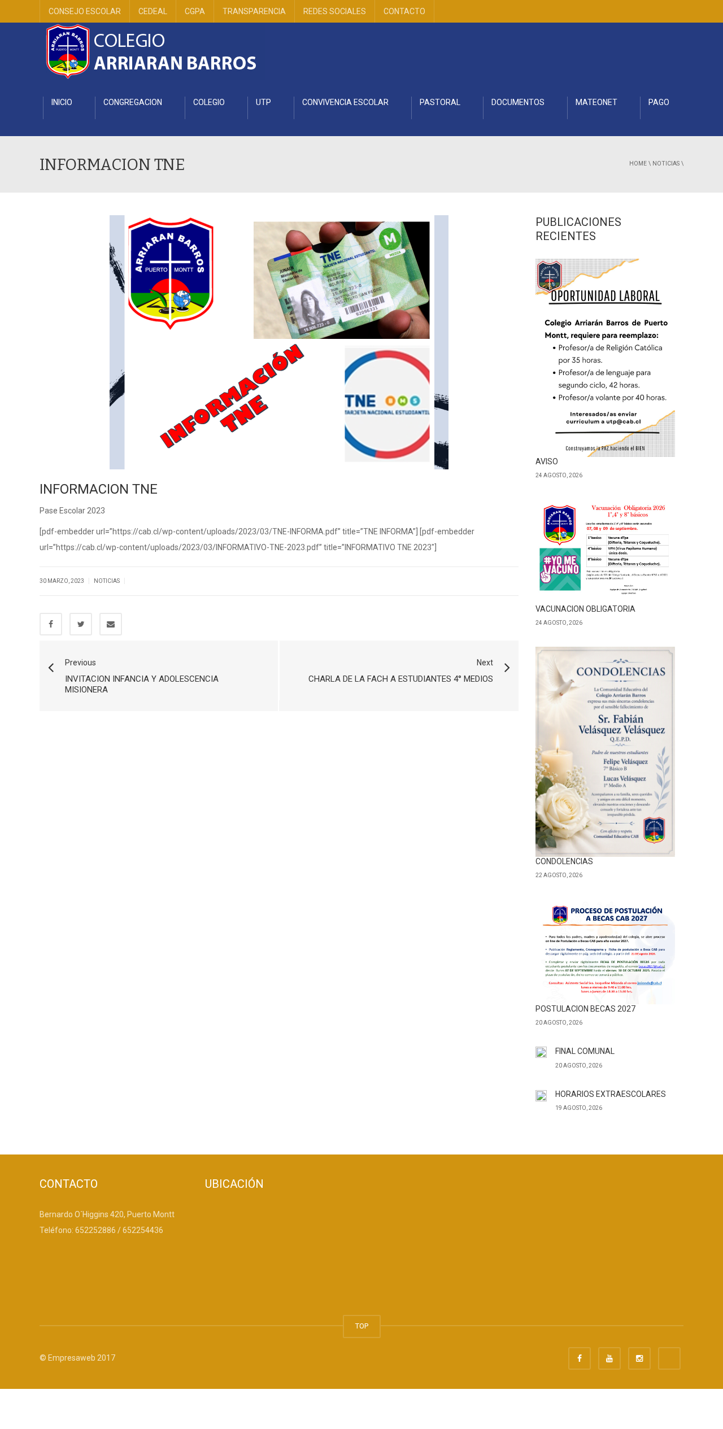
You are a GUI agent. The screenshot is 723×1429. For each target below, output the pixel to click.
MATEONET (596, 102)
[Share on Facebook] (51, 624)
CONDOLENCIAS (564, 861)
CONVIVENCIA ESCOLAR (345, 102)
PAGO (658, 102)
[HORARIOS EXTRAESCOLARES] (541, 1098)
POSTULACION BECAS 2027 (585, 1008)
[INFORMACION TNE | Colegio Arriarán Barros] (152, 50)
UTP (263, 102)
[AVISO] (605, 357)
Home (638, 163)
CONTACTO (404, 11)
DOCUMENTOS (518, 102)
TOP (361, 1326)
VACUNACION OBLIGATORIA (585, 608)
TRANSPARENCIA (254, 11)
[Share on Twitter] (80, 624)
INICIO (61, 102)
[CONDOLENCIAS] (605, 751)
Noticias (666, 163)
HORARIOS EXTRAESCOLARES (610, 1094)
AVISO (546, 461)
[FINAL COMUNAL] (541, 1055)
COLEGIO (209, 102)
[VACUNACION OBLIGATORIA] (605, 551)
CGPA (195, 11)
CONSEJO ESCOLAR (85, 11)
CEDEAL (152, 11)
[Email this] (110, 624)
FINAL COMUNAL (585, 1051)
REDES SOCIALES (334, 11)
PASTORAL (440, 102)
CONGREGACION (132, 102)
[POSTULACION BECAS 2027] (605, 951)
